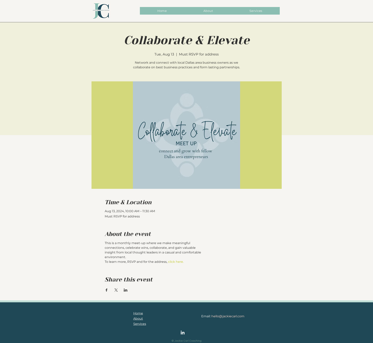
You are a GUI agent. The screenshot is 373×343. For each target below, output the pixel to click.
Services (139, 324)
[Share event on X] (116, 290)
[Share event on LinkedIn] (125, 290)
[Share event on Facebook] (106, 290)
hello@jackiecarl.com (227, 316)
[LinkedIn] (182, 333)
